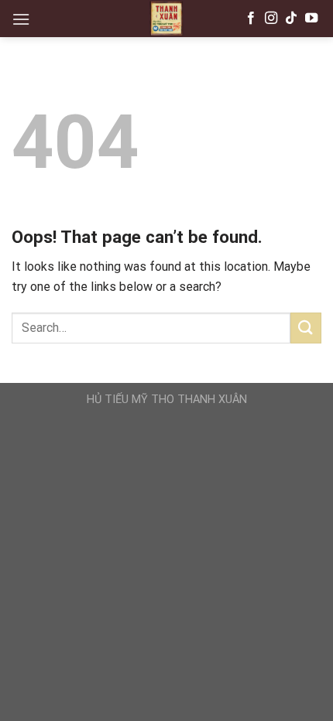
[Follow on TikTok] (291, 19)
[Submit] (305, 328)
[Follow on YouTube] (311, 19)
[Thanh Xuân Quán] (166, 18)
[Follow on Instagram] (271, 19)
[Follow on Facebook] (251, 19)
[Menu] (21, 19)
